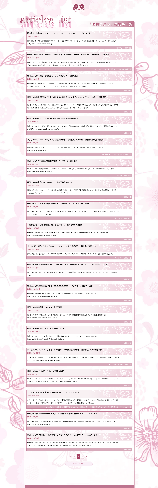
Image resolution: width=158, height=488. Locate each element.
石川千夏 (121, 154)
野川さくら (120, 407)
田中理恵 (128, 48)
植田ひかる (120, 48)
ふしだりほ (50, 407)
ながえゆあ (98, 69)
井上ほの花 (118, 218)
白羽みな (121, 364)
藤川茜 (121, 69)
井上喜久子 (74, 407)
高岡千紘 (128, 69)
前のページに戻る (79, 464)
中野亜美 (105, 154)
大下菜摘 (106, 69)
